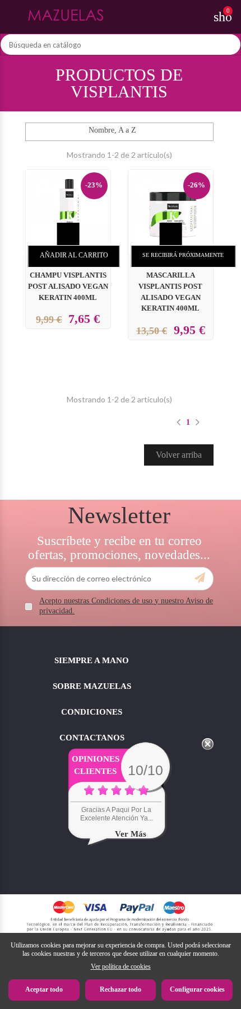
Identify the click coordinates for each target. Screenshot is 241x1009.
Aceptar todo (44, 989)
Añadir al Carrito (74, 255)
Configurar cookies (197, 989)
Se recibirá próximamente (183, 255)
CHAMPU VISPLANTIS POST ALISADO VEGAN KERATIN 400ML (68, 286)
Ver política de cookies (121, 966)
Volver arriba (179, 454)
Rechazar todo (120, 989)
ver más (130, 833)
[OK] (200, 578)
